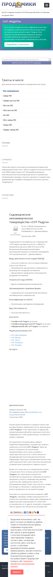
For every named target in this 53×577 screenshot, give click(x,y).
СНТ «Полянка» (17, 342)
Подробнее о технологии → (19, 44)
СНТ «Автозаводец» (19, 335)
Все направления (11, 91)
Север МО (7, 95)
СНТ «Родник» (16, 345)
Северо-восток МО (11, 100)
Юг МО (6, 115)
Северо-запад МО (11, 129)
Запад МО (7, 125)
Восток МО (8, 105)
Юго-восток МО (10, 110)
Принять (17, 572)
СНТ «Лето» (15, 340)
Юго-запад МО (9, 120)
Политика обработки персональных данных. (22, 564)
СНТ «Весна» (16, 337)
